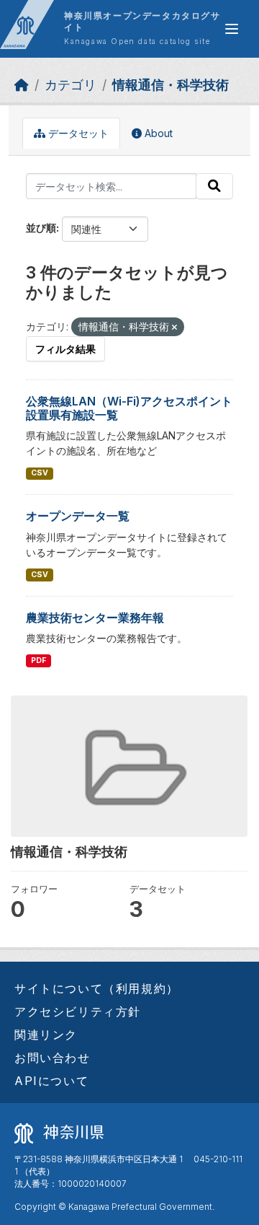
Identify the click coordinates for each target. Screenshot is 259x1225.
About (157, 133)
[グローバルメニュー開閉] (231, 29)
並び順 (41, 227)
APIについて (51, 1080)
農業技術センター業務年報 (95, 617)
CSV (39, 473)
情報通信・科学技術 (170, 84)
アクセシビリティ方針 (77, 1011)
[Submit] (214, 186)
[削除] (174, 327)
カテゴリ (70, 84)
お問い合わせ (52, 1057)
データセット (77, 133)
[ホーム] (21, 84)
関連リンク (46, 1034)
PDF (38, 660)
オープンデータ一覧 (78, 516)
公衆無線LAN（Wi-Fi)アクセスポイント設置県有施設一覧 (129, 408)
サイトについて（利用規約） (96, 988)
